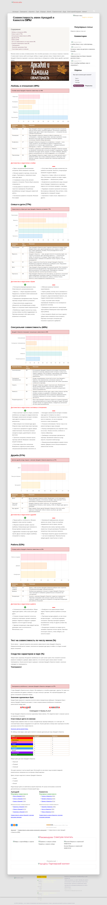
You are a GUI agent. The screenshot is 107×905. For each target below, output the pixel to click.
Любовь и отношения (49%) (19, 32)
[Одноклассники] (14, 825)
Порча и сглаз (56, 11)
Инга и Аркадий (19, 796)
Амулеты (31, 11)
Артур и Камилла (48, 809)
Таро (36, 11)
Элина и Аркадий (19, 809)
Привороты (23, 11)
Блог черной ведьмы (73, 11)
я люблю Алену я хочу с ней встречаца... (82, 44)
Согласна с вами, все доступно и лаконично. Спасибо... (83, 50)
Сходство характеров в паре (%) (20, 43)
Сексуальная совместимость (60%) (21, 36)
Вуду (64, 11)
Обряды (42, 11)
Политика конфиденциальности (73, 890)
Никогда (77, 82)
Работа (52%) (15, 39)
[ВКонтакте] (12, 825)
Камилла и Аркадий (20, 806)
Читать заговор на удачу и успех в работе (49, 856)
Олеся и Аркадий (19, 798)
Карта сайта (68, 888)
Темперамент (16, 45)
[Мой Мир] (17, 825)
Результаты (88, 85)
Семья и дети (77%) (17, 34)
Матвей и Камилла (48, 798)
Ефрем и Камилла (48, 801)
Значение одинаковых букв (19, 47)
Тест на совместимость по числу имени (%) (23, 41)
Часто (76, 78)
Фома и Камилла (48, 811)
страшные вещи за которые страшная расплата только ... (81, 57)
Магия (49, 11)
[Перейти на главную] (53, 1)
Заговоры (15, 11)
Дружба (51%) (15, 37)
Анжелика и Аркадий (20, 811)
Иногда (77, 80)
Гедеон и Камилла (48, 796)
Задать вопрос (87, 17)
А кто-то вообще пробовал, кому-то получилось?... (80, 64)
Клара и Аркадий (19, 801)
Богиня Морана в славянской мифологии (73, 847)
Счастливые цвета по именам (20, 49)
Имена (84, 11)
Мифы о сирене (29, 841)
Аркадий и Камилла (49, 806)
